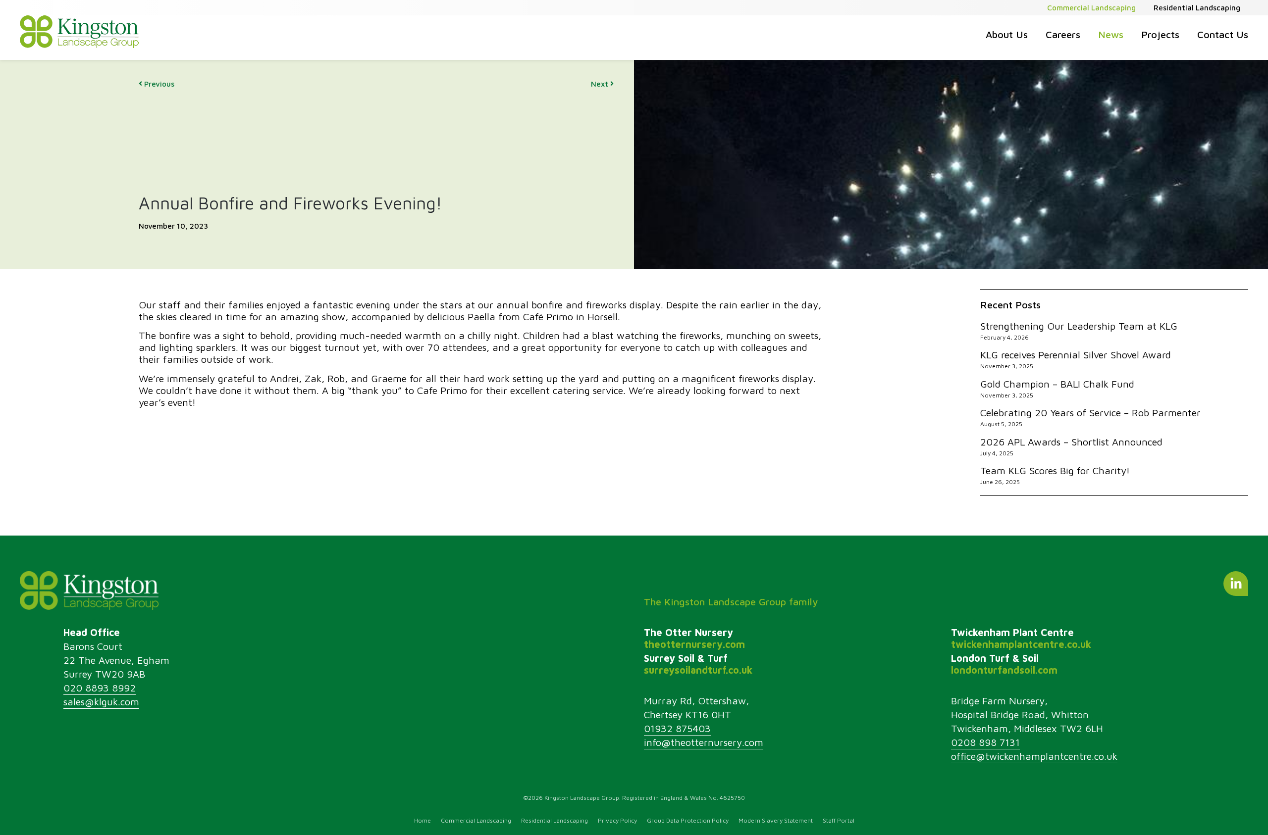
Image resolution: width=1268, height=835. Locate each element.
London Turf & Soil (1004, 664)
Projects (1160, 34)
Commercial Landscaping (1091, 7)
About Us (1007, 34)
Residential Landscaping (1197, 7)
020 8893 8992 (99, 687)
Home (422, 820)
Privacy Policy (617, 820)
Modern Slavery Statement (776, 820)
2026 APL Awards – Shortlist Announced (1071, 441)
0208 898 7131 (985, 742)
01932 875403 (677, 728)
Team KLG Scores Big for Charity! (1055, 470)
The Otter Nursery (694, 638)
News (1110, 34)
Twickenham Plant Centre (1021, 638)
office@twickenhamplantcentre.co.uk (1034, 756)
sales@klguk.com (101, 701)
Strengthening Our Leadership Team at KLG (1078, 326)
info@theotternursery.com (703, 742)
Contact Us (1222, 34)
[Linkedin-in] (1235, 583)
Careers (1063, 34)
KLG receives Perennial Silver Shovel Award (1075, 354)
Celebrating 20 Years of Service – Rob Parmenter (1090, 412)
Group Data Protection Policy (688, 820)
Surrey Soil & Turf (698, 664)
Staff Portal (838, 820)
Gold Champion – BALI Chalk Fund (1057, 384)
